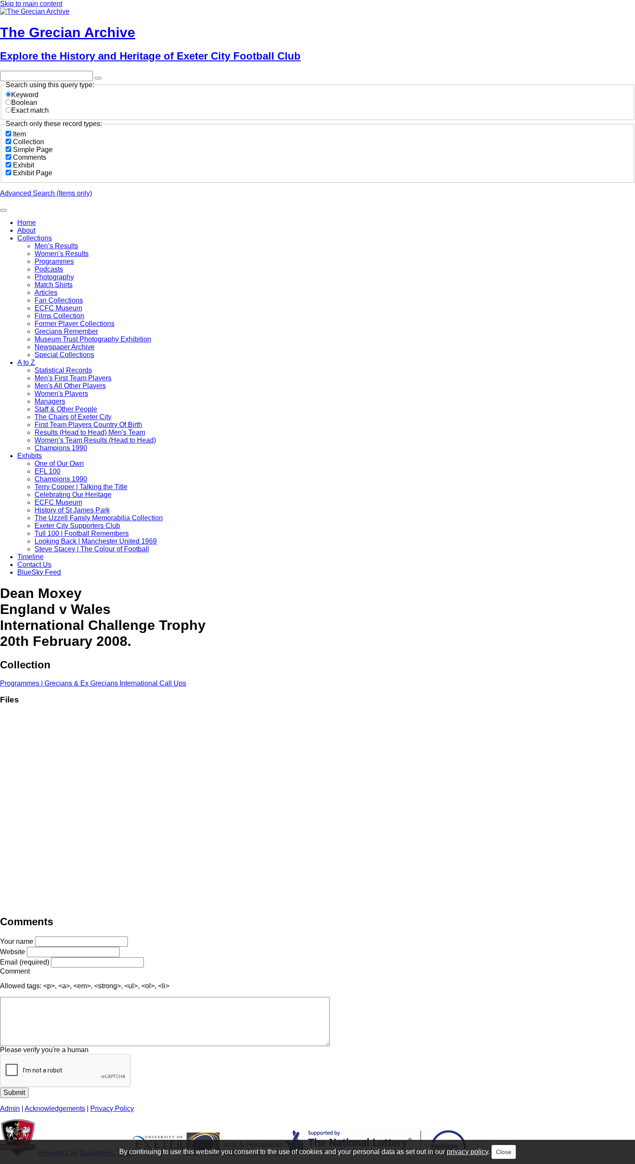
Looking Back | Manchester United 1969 (96, 541)
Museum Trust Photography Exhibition (93, 339)
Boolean (24, 102)
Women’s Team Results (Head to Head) (95, 440)
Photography (54, 277)
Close (503, 1151)
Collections (34, 238)
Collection (28, 142)
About (26, 230)
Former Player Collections (74, 323)
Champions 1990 (61, 448)
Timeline (30, 556)
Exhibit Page (32, 173)
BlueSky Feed (39, 572)
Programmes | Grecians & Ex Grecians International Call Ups (93, 683)
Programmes (54, 261)
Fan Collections (59, 300)
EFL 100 (47, 471)
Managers (50, 401)
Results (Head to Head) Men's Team (90, 432)
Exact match (30, 110)
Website (12, 951)
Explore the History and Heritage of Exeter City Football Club (150, 56)
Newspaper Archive (65, 347)
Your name (16, 941)
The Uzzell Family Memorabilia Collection (99, 518)
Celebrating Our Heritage (73, 494)
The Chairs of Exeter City (73, 417)
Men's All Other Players (70, 385)
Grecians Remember (66, 331)
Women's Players (61, 393)
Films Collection (59, 315)
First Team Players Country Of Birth (88, 424)
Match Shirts (54, 284)
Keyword (24, 94)
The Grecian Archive (67, 32)
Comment (15, 971)
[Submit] (3, 210)
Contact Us (34, 564)
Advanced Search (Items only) (46, 193)
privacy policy (467, 1151)
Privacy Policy (112, 1108)
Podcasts (49, 269)
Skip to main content (31, 3)
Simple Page (33, 149)
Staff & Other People (66, 409)
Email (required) (24, 962)
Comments (29, 157)
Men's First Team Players (73, 378)
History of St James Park (72, 510)
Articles (46, 292)
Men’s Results (56, 246)
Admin (10, 1108)
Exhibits (29, 455)
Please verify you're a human (44, 1049)
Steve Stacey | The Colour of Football (92, 549)
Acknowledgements (55, 1108)
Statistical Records (63, 370)
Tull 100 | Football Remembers (82, 533)
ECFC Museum (58, 308)
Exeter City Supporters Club (77, 525)
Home (26, 222)
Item (19, 134)
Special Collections (64, 354)
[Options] (98, 78)
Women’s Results (62, 253)
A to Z (26, 362)
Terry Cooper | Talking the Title (81, 486)
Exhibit (23, 165)
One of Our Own (59, 463)
